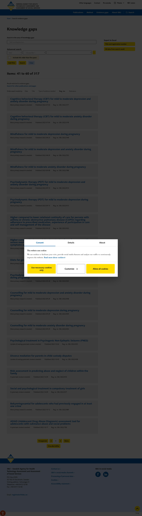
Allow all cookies (100, 268)
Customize (69, 268)
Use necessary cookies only (41, 268)
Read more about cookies (54, 257)
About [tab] (102, 242)
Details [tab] (71, 242)
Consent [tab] (40, 242)
